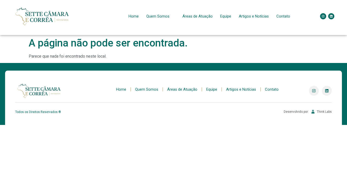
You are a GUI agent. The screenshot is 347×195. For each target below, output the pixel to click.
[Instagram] (323, 16)
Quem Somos (157, 16)
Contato (283, 16)
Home (134, 16)
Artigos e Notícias (254, 16)
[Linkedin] (331, 16)
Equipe (225, 16)
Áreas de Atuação (197, 16)
